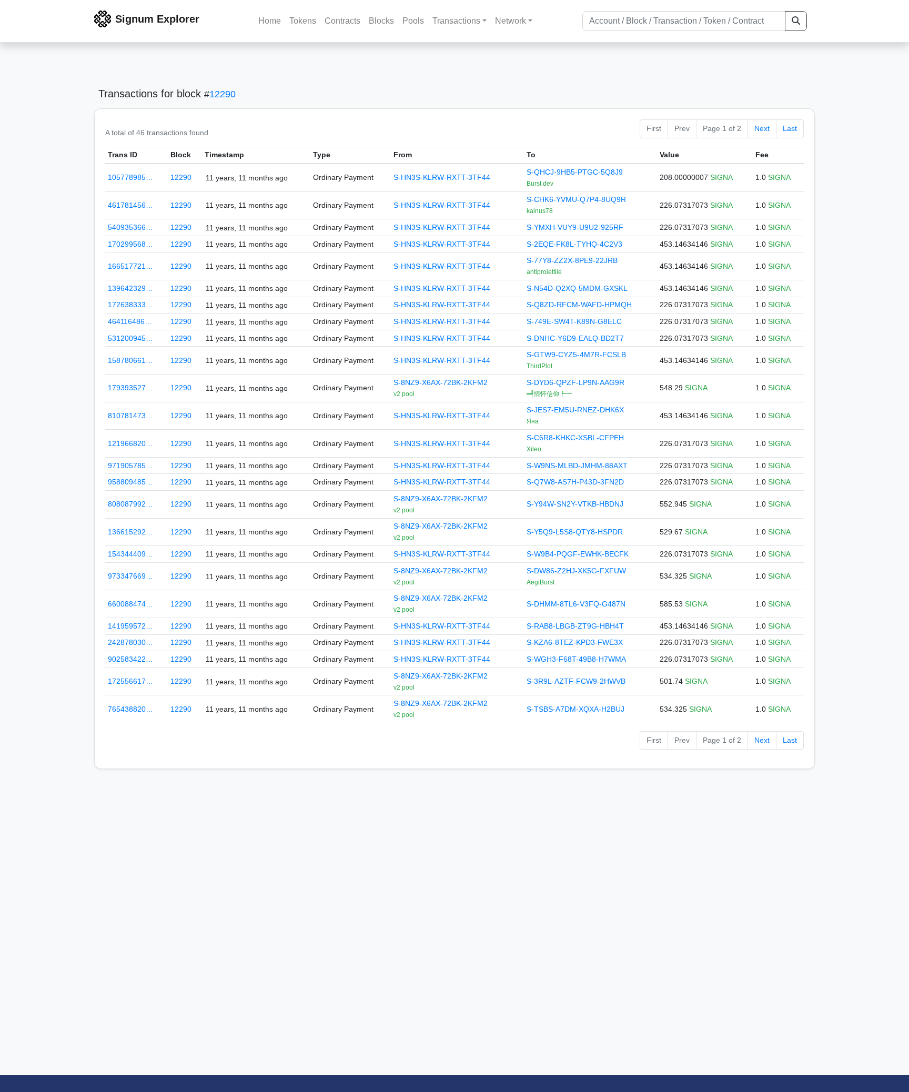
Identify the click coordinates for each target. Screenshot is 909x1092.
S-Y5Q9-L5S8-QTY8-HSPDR (575, 532)
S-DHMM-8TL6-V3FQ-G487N (576, 604)
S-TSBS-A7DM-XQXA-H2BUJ (575, 709)
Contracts (342, 20)
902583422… (130, 659)
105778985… (130, 177)
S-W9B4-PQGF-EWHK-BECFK (578, 554)
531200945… (130, 338)
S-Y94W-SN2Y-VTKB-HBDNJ (575, 504)
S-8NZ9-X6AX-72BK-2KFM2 (440, 382)
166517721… (130, 266)
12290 (222, 94)
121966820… (130, 443)
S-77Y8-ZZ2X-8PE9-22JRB (572, 260)
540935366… (130, 227)
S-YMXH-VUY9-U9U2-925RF (575, 227)
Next (762, 128)
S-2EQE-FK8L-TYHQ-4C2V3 (574, 244)
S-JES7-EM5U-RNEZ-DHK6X (575, 410)
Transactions (456, 20)
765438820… (130, 709)
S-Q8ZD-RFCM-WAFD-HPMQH (579, 304)
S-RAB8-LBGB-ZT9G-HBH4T (575, 626)
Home (269, 20)
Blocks (381, 20)
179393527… (130, 387)
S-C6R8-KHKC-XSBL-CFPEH (575, 437)
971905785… (130, 465)
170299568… (130, 244)
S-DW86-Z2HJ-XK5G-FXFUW (576, 571)
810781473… (130, 415)
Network (510, 20)
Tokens (302, 20)
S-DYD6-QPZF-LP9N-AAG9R (575, 382)
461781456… (130, 205)
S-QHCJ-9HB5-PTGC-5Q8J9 (575, 172)
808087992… (130, 504)
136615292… (130, 532)
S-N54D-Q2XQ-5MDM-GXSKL (577, 288)
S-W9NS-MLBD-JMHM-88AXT (577, 465)
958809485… (130, 482)
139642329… (130, 288)
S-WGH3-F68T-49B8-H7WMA (576, 659)
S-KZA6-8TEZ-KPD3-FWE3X (575, 642)
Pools (413, 20)
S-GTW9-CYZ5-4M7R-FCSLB (576, 354)
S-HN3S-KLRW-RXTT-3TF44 (441, 177)
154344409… (130, 554)
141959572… (130, 626)
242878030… (130, 642)
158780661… (130, 360)
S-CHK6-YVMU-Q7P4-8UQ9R (576, 199)
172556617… (130, 681)
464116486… (130, 321)
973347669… (130, 576)
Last (790, 128)
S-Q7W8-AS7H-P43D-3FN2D (575, 482)
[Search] (796, 21)
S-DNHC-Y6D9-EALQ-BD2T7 (575, 338)
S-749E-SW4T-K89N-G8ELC (574, 321)
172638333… (130, 304)
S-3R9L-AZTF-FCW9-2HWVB (576, 681)
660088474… (130, 604)
